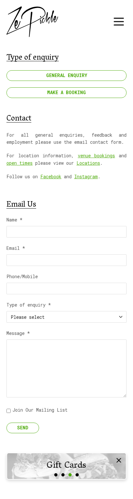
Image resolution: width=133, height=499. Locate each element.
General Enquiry (66, 75)
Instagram (86, 176)
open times (19, 163)
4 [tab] (77, 474)
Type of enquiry (28, 305)
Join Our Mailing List (40, 410)
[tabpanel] (66, 466)
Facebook (50, 176)
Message (18, 333)
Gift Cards (66, 466)
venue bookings (96, 155)
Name (14, 220)
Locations (88, 163)
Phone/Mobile (22, 276)
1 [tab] (55, 474)
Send (22, 428)
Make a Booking (66, 92)
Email (15, 248)
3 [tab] (70, 474)
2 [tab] (63, 474)
